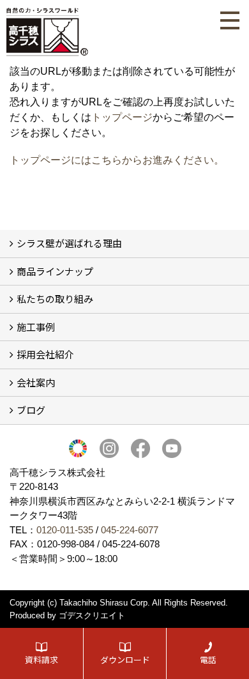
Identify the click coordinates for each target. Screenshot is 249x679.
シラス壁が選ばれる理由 (69, 243)
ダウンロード (125, 659)
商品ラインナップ (55, 271)
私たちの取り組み (55, 298)
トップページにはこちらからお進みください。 (117, 160)
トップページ (122, 117)
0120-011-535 (64, 529)
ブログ (31, 409)
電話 (208, 659)
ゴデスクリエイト (92, 615)
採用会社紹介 (45, 354)
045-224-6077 (129, 529)
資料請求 (41, 659)
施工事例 (36, 326)
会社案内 (36, 382)
